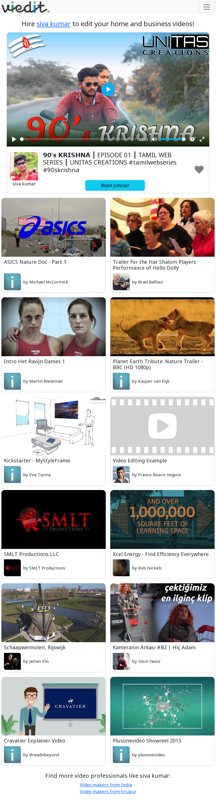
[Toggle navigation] (207, 7)
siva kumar (54, 23)
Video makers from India (106, 785)
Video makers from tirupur (108, 791)
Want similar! (115, 185)
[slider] (78, 139)
